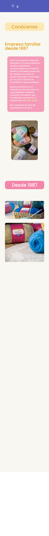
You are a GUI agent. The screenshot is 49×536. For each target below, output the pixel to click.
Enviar (37, 522)
